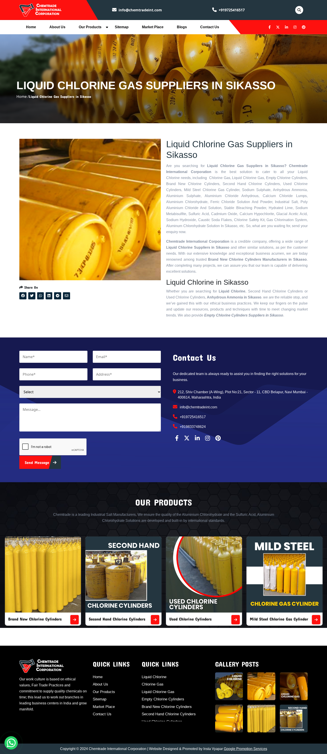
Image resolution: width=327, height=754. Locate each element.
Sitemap (122, 27)
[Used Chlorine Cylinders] (155, 619)
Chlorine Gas (153, 684)
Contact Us (209, 27)
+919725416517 (231, 10)
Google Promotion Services (245, 749)
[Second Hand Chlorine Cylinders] (74, 619)
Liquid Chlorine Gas (158, 692)
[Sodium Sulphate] (316, 619)
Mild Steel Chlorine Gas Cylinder (198, 618)
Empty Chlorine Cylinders (163, 699)
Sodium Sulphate (265, 618)
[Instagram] (295, 27)
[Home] (40, 9)
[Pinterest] (303, 27)
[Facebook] (269, 27)
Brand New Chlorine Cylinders (167, 707)
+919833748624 (192, 427)
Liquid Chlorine (154, 677)
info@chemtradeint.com (140, 10)
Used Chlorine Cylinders (110, 618)
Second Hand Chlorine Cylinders (36, 618)
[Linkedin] (286, 27)
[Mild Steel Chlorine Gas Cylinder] (235, 619)
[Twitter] (278, 27)
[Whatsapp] (11, 743)
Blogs (182, 27)
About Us (57, 27)
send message (38, 462)
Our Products (90, 27)
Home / (22, 96)
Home (31, 27)
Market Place (153, 27)
